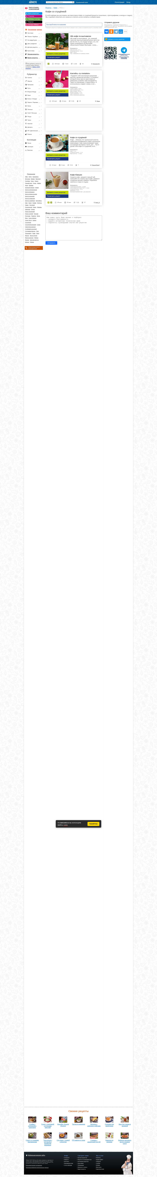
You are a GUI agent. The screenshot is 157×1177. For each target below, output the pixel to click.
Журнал (31, 22)
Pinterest (98, 1157)
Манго (34, 207)
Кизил (30, 203)
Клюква (34, 203)
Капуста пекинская (30, 198)
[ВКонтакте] (106, 31)
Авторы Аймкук (33, 24)
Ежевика (31, 185)
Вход (128, 2)
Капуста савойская (30, 200)
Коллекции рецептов (83, 1161)
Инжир (37, 187)
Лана (98, 101)
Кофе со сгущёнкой (78, 138)
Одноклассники (100, 1169)
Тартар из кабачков (78, 1124)
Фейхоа (36, 237)
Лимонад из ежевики (109, 1141)
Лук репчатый (28, 207)
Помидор (33, 216)
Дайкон (39, 183)
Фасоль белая (33, 235)
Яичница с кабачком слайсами (93, 1125)
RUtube (98, 1165)
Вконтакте (98, 1167)
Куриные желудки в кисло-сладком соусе (124, 1142)
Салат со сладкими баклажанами (32, 1141)
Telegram (98, 1161)
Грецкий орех (28, 183)
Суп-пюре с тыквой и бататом (63, 1141)
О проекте (66, 1157)
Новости (66, 1159)
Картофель (39, 200)
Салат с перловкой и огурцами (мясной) (47, 1126)
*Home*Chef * (96, 165)
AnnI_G (97, 202)
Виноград (38, 179)
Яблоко (32, 242)
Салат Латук (28, 220)
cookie (65, 825)
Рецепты (48, 8)
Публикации (81, 1165)
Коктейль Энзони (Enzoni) (63, 1125)
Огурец (33, 209)
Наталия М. (96, 64)
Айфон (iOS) (36, 67)
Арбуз (30, 176)
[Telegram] (116, 31)
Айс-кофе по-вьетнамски (80, 36)
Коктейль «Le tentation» (80, 73)
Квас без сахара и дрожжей (125, 1125)
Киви (26, 203)
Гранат (36, 181)
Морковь (39, 207)
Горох (32, 181)
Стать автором (68, 1165)
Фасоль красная (29, 237)
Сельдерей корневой (30, 224)
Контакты (66, 1161)
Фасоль (27, 235)
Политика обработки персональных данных (37, 1167)
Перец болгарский (30, 211)
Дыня (26, 185)
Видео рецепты (32, 58)
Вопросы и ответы (82, 1167)
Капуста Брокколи (29, 192)
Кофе (55, 8)
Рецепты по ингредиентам (84, 1159)
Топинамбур (28, 233)
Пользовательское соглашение (34, 1165)
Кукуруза (39, 203)
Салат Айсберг (32, 218)
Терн (37, 231)
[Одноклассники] (111, 31)
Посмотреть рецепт (53, 57)
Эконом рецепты (33, 54)
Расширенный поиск (82, 2)
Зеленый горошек (29, 187)
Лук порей (32, 205)
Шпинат (27, 242)
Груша (34, 183)
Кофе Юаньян (76, 175)
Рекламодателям (68, 1163)
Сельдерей (28, 222)
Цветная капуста (34, 240)
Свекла (34, 220)
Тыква (33, 233)
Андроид (28, 68)
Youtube (98, 1163)
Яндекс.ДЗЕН (99, 1159)
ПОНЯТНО (93, 824)
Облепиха (27, 209)
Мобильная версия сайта (36, 1155)
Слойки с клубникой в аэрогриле (32, 1126)
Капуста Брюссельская (31, 194)
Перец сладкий (29, 213)
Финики (27, 240)
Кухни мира (81, 1163)
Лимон (27, 205)
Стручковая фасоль (30, 231)
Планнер (31, 16)
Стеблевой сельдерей (31, 229)
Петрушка (27, 216)
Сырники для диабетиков (109, 1125)
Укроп (37, 233)
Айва (26, 176)
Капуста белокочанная (31, 190)
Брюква (33, 179)
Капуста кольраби (29, 196)
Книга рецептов (33, 13)
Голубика (27, 181)
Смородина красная (30, 227)
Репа (26, 218)
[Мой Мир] (121, 31)
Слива (38, 224)
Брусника (27, 179)
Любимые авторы (34, 19)
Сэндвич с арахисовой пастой (93, 1141)
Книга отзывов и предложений (34, 8)
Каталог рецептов (82, 1157)
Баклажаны (36, 176)
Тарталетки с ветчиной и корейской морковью (47, 1143)
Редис (38, 216)
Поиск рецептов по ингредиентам (34, 247)
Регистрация (119, 2)
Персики (36, 213)
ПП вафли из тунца (78, 1140)
